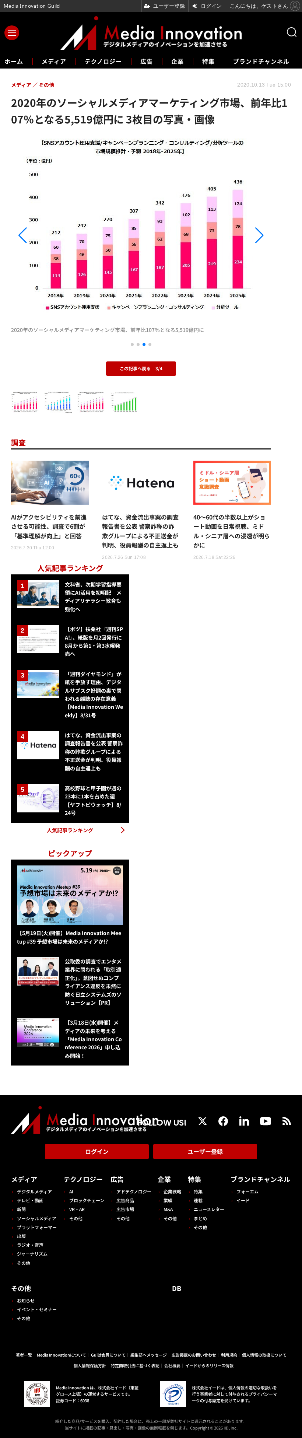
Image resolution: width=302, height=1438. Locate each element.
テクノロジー (103, 61)
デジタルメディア (34, 1191)
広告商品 (125, 1200)
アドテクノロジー (133, 1191)
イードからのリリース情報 (209, 1365)
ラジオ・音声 (30, 1245)
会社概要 (172, 1365)
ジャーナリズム (32, 1253)
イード (243, 1200)
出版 (21, 1236)
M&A (168, 1209)
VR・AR (77, 1209)
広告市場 (125, 1209)
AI (71, 1191)
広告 (146, 61)
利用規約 (229, 1355)
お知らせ (26, 1300)
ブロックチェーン (86, 1200)
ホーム (13, 61)
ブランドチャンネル (261, 61)
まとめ (200, 1218)
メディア (54, 61)
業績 (168, 1200)
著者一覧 (24, 1355)
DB (176, 1288)
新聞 (21, 1209)
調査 (18, 442)
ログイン (97, 1151)
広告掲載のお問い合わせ (194, 1355)
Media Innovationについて (61, 1355)
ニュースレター (209, 1209)
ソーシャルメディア (36, 1218)
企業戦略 (172, 1191)
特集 (208, 61)
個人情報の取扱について (264, 1355)
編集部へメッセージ (148, 1355)
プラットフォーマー (37, 1227)
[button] (50, 235)
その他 (23, 1263)
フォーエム (247, 1191)
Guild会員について (108, 1355)
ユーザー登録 (205, 1151)
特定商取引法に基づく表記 (135, 1365)
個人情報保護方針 (90, 1365)
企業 (177, 61)
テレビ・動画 (30, 1200)
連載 (198, 1200)
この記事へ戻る (141, 368)
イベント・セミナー (37, 1309)
